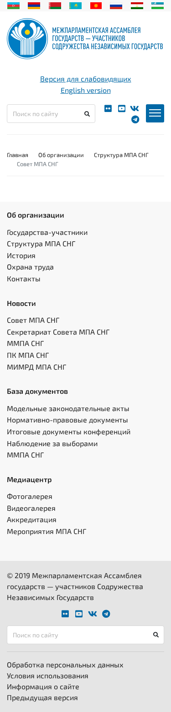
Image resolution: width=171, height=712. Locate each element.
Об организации (61, 154)
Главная (17, 154)
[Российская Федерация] (116, 4)
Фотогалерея (29, 496)
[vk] (134, 108)
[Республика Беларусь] (55, 4)
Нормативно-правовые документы (67, 419)
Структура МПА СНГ (121, 154)
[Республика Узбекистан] (157, 4)
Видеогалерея (31, 507)
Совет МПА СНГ (33, 319)
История (21, 255)
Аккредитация (32, 519)
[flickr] (108, 108)
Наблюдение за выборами (52, 443)
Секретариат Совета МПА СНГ (58, 331)
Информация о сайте (43, 686)
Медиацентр (29, 479)
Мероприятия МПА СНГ (46, 531)
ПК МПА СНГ (28, 355)
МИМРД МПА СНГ (36, 366)
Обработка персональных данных (65, 664)
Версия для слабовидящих (85, 78)
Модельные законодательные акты (68, 408)
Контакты (24, 278)
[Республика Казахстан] (75, 4)
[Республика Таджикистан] (137, 4)
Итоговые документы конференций (68, 431)
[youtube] (121, 108)
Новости (21, 303)
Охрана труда (30, 266)
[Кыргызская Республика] (96, 4)
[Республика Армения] (34, 4)
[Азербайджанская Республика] (13, 4)
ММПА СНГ (25, 343)
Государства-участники (47, 232)
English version (86, 90)
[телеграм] (135, 119)
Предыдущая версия (42, 697)
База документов (37, 391)
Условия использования (47, 675)
